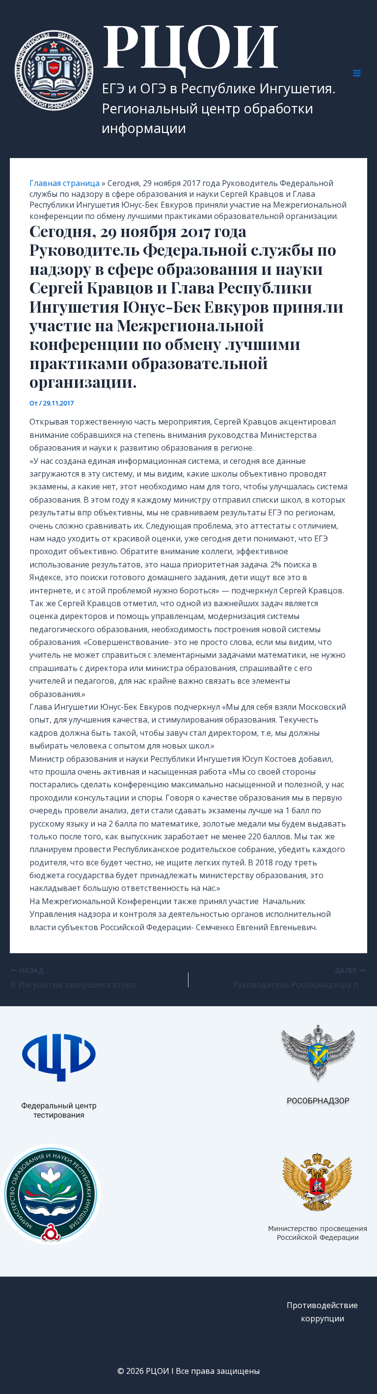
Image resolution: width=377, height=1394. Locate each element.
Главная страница (64, 183)
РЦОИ (191, 43)
